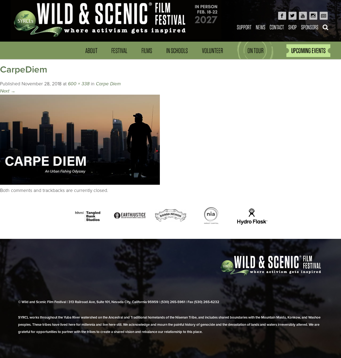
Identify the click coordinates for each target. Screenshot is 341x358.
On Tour (255, 50)
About (91, 50)
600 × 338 (79, 84)
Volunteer (212, 50)
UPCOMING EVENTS (308, 50)
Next (7, 91)
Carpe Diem (108, 84)
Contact (277, 27)
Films (146, 50)
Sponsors (309, 27)
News (260, 27)
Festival (119, 50)
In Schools (177, 50)
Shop (292, 27)
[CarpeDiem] (80, 183)
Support (244, 27)
